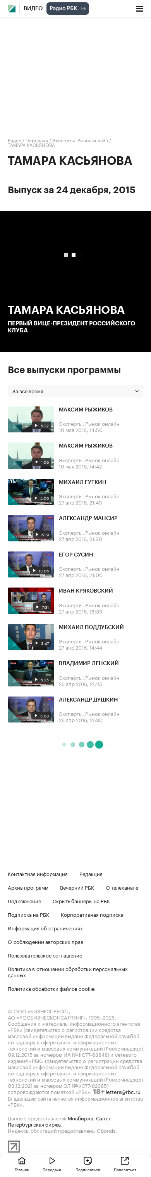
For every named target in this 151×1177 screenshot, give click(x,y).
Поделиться (125, 1169)
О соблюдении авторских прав (45, 941)
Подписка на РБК (28, 914)
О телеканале (122, 887)
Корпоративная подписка (92, 914)
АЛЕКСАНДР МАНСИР (88, 518)
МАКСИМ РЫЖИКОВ (86, 410)
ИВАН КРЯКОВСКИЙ (86, 591)
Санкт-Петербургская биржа (60, 1121)
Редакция (91, 873)
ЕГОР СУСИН (76, 555)
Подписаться (88, 1169)
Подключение (24, 900)
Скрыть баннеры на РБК (81, 900)
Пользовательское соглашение (45, 955)
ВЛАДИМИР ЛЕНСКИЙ (89, 663)
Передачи (37, 139)
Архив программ (28, 887)
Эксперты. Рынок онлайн (80, 139)
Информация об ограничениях (45, 928)
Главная (22, 1169)
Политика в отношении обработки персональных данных (68, 971)
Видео (33, 8)
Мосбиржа (80, 1118)
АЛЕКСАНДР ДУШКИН (88, 700)
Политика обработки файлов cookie (51, 988)
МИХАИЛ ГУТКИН (82, 482)
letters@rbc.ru (123, 1091)
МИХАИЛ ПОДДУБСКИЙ (91, 627)
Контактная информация (38, 873)
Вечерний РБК (77, 887)
